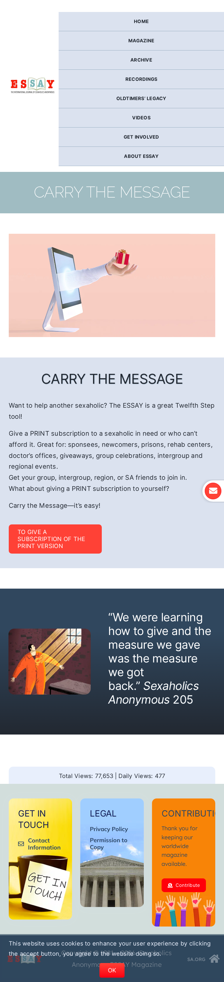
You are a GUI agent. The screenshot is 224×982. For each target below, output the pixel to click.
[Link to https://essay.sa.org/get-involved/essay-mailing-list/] (213, 491)
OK (112, 970)
